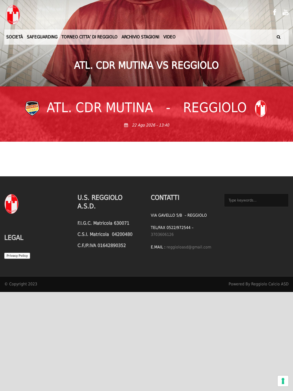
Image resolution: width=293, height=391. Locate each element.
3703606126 (162, 234)
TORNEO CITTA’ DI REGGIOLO (90, 37)
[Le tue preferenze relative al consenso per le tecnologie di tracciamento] (283, 381)
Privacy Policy (17, 256)
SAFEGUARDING (42, 37)
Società (14, 37)
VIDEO (169, 37)
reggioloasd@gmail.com (189, 247)
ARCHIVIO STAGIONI (140, 37)
